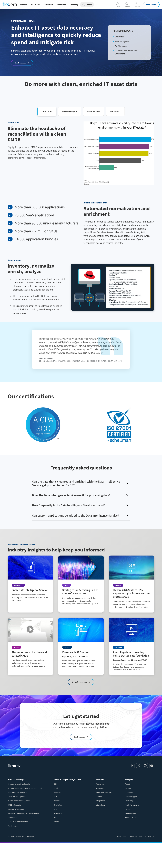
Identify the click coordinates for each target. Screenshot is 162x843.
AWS (55, 809)
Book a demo (151, 4)
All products (100, 805)
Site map (151, 836)
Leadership (129, 801)
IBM (55, 784)
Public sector (12, 826)
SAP (55, 796)
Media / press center (132, 805)
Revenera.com (130, 813)
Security (99, 796)
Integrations (100, 801)
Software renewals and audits (19, 784)
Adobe (56, 822)
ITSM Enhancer (121, 46)
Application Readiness (104, 792)
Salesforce (58, 813)
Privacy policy (122, 836)
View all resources (79, 682)
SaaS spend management (17, 792)
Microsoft (57, 792)
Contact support (131, 796)
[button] (47, 111)
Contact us (129, 792)
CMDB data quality (15, 805)
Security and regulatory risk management (23, 813)
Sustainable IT (13, 817)
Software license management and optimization (26, 788)
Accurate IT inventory (16, 809)
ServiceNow (58, 805)
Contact (137, 6)
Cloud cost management (17, 796)
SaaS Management (123, 41)
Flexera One (100, 784)
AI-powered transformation (18, 822)
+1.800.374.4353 (131, 817)
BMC (55, 817)
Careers (128, 788)
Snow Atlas (119, 36)
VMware (57, 801)
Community (126, 6)
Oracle (56, 788)
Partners (128, 809)
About (127, 784)
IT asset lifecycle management (19, 801)
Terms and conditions (137, 836)
